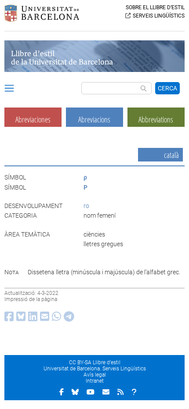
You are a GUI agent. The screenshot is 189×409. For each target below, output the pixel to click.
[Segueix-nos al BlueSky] (75, 391)
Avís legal (95, 375)
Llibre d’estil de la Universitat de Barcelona (62, 58)
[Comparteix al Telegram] (67, 319)
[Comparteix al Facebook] (8, 319)
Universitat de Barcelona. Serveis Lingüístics (95, 369)
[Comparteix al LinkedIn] (31, 319)
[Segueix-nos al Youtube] (90, 391)
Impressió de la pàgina (30, 299)
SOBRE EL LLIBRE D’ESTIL (155, 7)
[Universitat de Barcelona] (41, 19)
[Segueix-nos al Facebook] (61, 391)
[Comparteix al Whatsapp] (55, 319)
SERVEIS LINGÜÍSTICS (159, 16)
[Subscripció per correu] (105, 391)
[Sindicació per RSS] (120, 391)
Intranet (95, 381)
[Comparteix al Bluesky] (19, 319)
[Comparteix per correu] (43, 319)
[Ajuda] (134, 391)
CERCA (167, 88)
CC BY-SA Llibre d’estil (94, 362)
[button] (9, 89)
